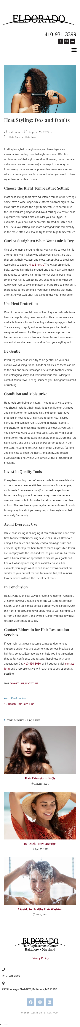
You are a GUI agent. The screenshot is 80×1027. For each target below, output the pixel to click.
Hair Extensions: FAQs (40, 778)
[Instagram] (66, 41)
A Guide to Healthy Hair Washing (40, 909)
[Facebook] (30, 1002)
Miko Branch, (36, 264)
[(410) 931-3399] (3, 969)
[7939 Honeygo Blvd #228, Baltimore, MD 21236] (3, 983)
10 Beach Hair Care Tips (40, 844)
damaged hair (17, 683)
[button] (74, 50)
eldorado (14, 132)
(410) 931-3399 (11, 975)
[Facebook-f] (60, 41)
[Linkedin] (49, 1002)
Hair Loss (30, 137)
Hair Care (14, 137)
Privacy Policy (40, 958)
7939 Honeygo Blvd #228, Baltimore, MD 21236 (29, 989)
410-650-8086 (32, 663)
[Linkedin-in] (72, 41)
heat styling (31, 683)
